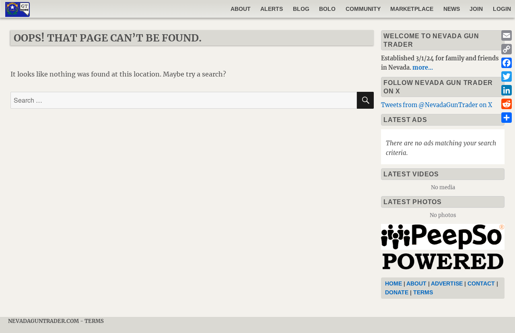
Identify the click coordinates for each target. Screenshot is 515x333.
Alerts (271, 9)
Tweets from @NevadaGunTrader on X (436, 105)
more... (422, 67)
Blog (301, 9)
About (241, 9)
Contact (481, 283)
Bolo (327, 9)
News (451, 9)
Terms (423, 292)
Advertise (447, 283)
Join (476, 9)
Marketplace (411, 9)
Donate (396, 292)
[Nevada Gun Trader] (444, 248)
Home (393, 283)
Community (363, 9)
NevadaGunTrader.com (43, 321)
